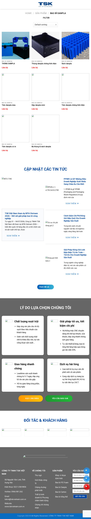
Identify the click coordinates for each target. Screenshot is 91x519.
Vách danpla (67, 64)
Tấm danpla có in (9, 147)
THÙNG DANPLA (8, 64)
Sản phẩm (41, 13)
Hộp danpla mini (38, 105)
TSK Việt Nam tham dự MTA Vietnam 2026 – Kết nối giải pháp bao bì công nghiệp (21, 216)
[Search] (88, 4)
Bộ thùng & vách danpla (41, 147)
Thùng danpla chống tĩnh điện (44, 64)
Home (28, 13)
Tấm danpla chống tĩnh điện (73, 105)
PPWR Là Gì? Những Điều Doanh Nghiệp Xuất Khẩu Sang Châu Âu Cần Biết (75, 181)
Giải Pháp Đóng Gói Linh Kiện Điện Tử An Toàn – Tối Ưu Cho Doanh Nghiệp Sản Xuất (75, 254)
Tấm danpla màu (9, 105)
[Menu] (3, 4)
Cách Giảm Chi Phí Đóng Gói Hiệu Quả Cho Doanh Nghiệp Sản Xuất (74, 218)
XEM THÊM (12, 236)
